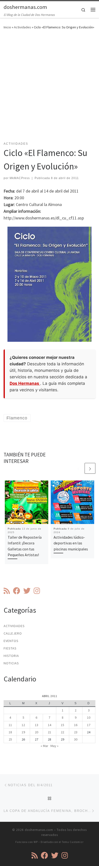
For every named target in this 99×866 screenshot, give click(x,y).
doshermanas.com (39, 830)
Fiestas (10, 648)
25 (10, 739)
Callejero (13, 633)
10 (88, 717)
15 (62, 725)
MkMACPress (20, 178)
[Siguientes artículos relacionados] (90, 468)
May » (54, 746)
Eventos (11, 641)
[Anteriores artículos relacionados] (78, 468)
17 (88, 725)
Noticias (11, 663)
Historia (11, 656)
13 (36, 725)
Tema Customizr (73, 842)
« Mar (44, 746)
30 (75, 739)
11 (10, 725)
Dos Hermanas (25, 383)
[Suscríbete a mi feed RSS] (7, 590)
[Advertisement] (49, 88)
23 (75, 732)
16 (75, 725)
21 (49, 732)
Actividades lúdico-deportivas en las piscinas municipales (71, 543)
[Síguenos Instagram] (37, 590)
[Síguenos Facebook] (16, 590)
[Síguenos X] (27, 590)
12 (23, 725)
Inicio (7, 27)
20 (36, 732)
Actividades (22, 27)
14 (49, 725)
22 (62, 732)
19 (23, 732)
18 (10, 732)
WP (36, 842)
